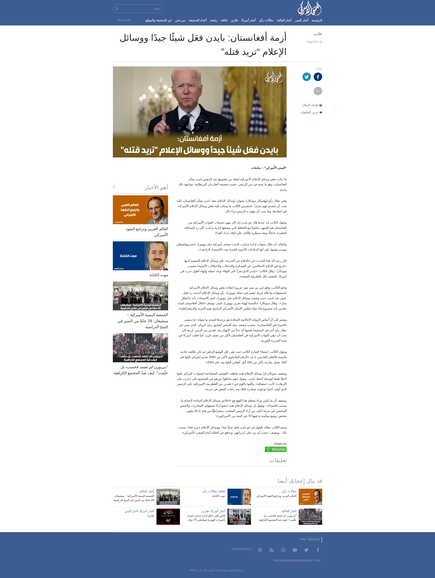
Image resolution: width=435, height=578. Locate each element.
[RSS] (271, 550)
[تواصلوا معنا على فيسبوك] (318, 550)
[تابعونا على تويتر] (306, 550)
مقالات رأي (266, 20)
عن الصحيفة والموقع (159, 20)
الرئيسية (317, 20)
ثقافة (224, 20)
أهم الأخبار (156, 187)
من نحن (180, 20)
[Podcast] (260, 550)
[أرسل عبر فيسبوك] (318, 77)
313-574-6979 (240, 549)
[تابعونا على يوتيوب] (295, 550)
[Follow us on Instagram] (283, 550)
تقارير (234, 20)
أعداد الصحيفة (198, 20)
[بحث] (117, 8)
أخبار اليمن (301, 20)
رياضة (214, 20)
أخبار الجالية (284, 20)
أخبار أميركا (248, 20)
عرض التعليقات (309, 112)
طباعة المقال (310, 105)
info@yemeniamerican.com (297, 560)
